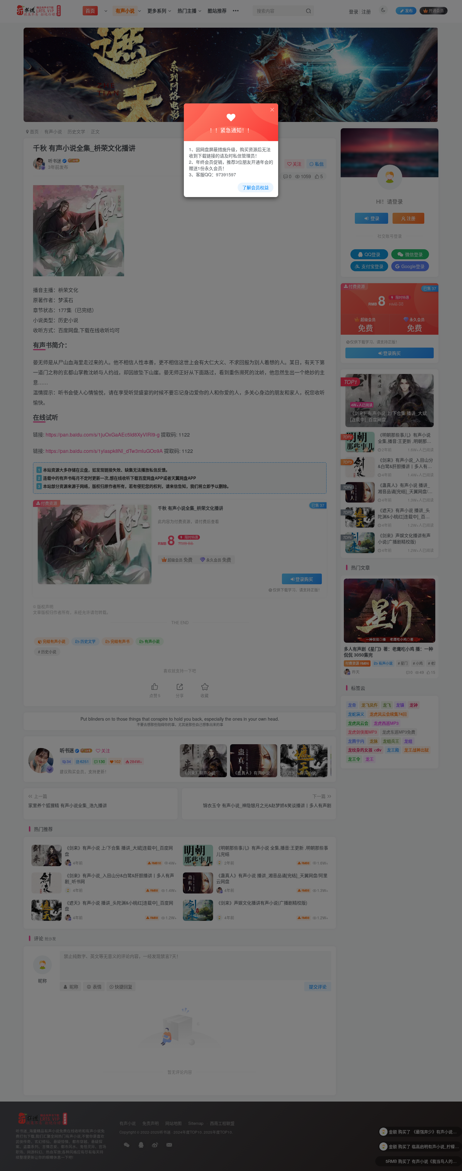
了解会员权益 (255, 187)
